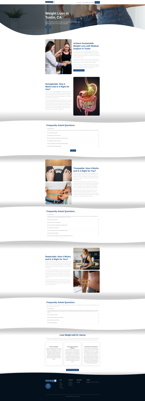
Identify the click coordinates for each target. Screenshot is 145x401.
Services (80, 2)
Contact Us (92, 2)
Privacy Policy (70, 384)
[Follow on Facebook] (77, 382)
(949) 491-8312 (97, 2)
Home (77, 2)
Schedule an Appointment (79, 70)
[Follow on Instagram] (79, 382)
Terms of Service (71, 385)
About (83, 2)
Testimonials (86, 2)
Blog (89, 2)
